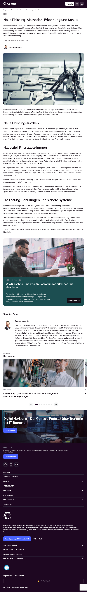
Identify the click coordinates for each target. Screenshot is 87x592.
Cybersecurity (8, 486)
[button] (56, 404)
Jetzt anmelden (10, 456)
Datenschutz (19, 576)
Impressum (7, 576)
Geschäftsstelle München (12, 554)
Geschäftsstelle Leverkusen (13, 550)
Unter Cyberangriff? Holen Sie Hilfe (17, 539)
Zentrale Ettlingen (10, 545)
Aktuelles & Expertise (10, 477)
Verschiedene (8, 504)
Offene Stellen (38, 539)
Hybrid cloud (8, 495)
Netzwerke (7, 490)
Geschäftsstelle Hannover (13, 558)
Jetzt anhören (10, 430)
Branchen (7, 481)
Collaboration (8, 499)
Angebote (6, 472)
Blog (4, 10)
